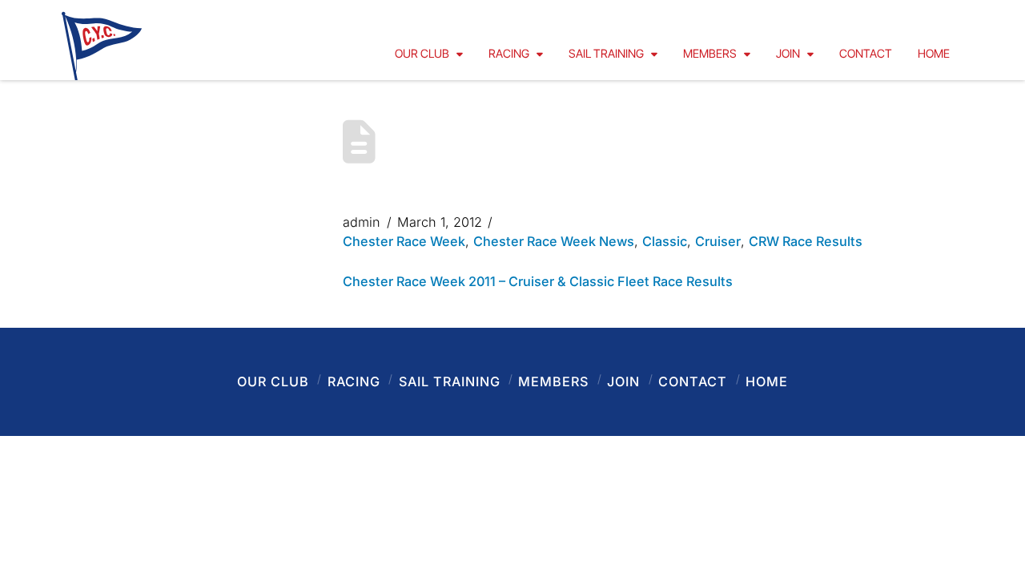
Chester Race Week (404, 241)
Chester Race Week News (553, 241)
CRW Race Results (805, 241)
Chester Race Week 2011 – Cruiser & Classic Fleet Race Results (538, 281)
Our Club (273, 381)
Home (767, 381)
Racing (354, 381)
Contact (692, 381)
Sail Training (449, 381)
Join (623, 381)
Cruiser (718, 241)
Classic (664, 241)
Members (553, 381)
